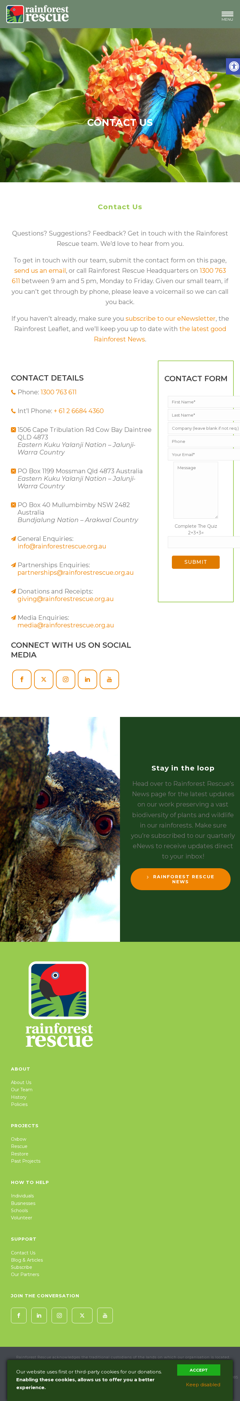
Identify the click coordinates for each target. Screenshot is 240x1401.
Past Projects (25, 1161)
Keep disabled (203, 1385)
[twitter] (82, 1315)
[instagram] (59, 1315)
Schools (19, 1210)
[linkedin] (39, 1315)
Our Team (21, 1089)
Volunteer (21, 1218)
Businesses (23, 1203)
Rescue (19, 1146)
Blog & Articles (27, 1260)
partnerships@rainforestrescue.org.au (76, 572)
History (19, 1097)
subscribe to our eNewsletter (171, 318)
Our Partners (25, 1274)
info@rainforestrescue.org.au (62, 546)
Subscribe (21, 1267)
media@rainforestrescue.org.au (66, 625)
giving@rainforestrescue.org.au (66, 599)
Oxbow (18, 1139)
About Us (21, 1082)
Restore (19, 1154)
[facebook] (19, 1315)
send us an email (40, 270)
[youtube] (105, 1315)
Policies (19, 1104)
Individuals (22, 1196)
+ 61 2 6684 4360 (79, 411)
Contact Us (23, 1253)
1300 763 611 (59, 392)
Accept (199, 1369)
